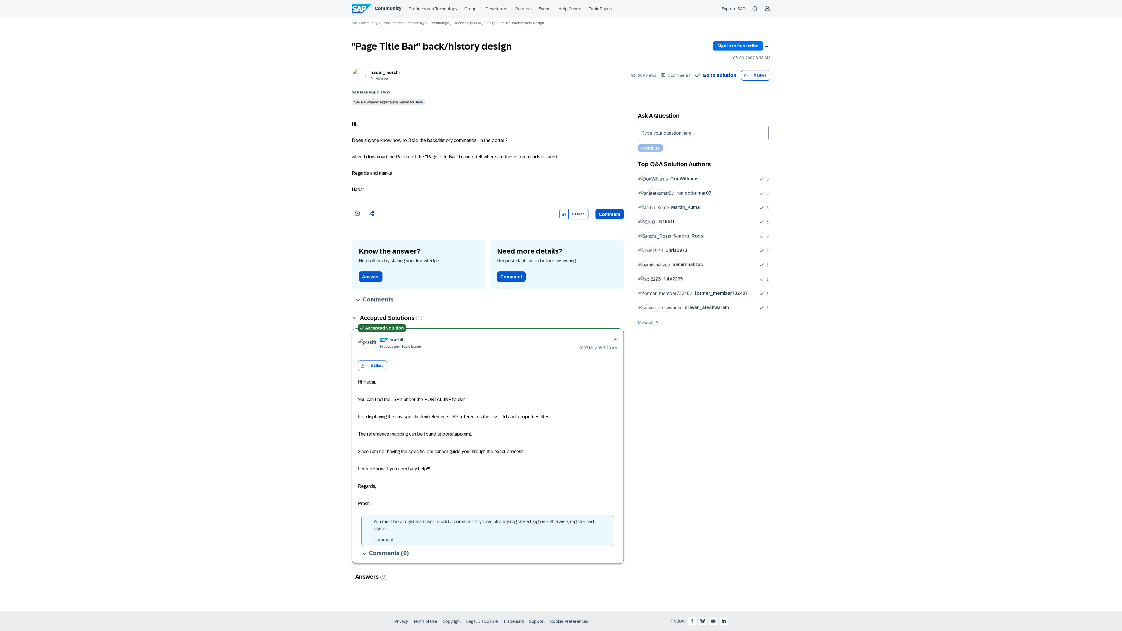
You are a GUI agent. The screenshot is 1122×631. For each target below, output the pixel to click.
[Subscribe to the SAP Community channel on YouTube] (713, 621)
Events (545, 8)
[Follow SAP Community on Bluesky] (702, 621)
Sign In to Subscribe (738, 46)
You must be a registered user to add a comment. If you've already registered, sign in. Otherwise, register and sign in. (483, 525)
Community (388, 8)
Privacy (401, 621)
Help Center (570, 8)
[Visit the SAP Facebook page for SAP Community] (692, 621)
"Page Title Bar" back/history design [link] (515, 23)
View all (646, 322)
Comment (610, 214)
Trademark (513, 621)
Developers (497, 8)
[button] (745, 75)
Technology (439, 23)
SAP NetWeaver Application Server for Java (388, 102)
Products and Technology (433, 8)
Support (537, 621)
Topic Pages (600, 8)
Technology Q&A (467, 23)
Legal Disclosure (482, 621)
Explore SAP (733, 8)
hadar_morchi (385, 72)
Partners (523, 8)
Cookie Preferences (569, 621)
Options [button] (766, 46)
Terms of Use (425, 621)
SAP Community (365, 23)
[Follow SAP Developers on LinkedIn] (723, 621)
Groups (471, 8)
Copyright (452, 621)
